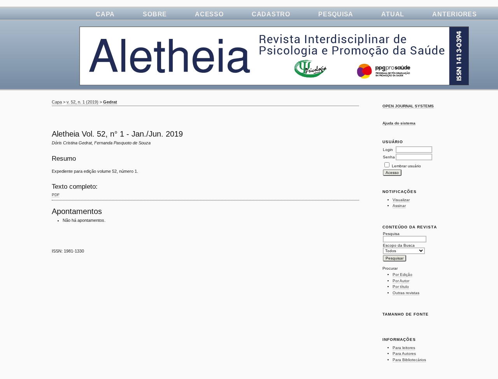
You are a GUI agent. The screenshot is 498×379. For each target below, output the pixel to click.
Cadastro (271, 14)
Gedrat (110, 102)
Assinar (399, 206)
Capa (105, 14)
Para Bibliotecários (409, 360)
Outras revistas (406, 293)
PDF (56, 195)
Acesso (209, 14)
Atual (392, 14)
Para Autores (404, 353)
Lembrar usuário (406, 166)
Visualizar (401, 200)
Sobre (155, 14)
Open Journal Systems (408, 106)
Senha (389, 157)
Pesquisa (335, 14)
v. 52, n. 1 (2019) (82, 102)
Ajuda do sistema (399, 123)
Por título (401, 286)
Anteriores (454, 14)
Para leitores (404, 348)
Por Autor (401, 281)
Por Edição (402, 274)
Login (388, 149)
